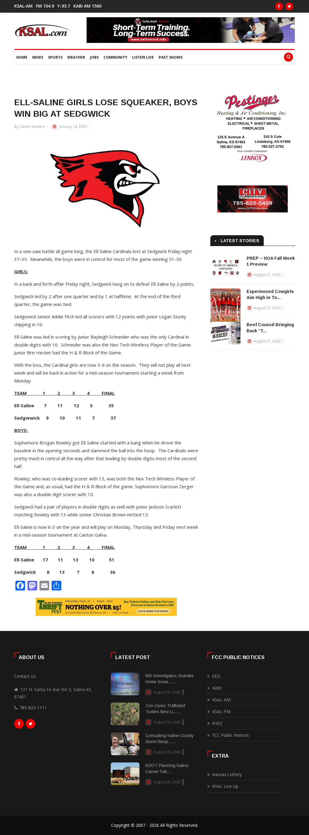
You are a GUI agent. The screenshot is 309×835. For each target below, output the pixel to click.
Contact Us (25, 676)
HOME (21, 57)
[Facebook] (279, 6)
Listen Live (143, 57)
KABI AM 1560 (87, 6)
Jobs (94, 57)
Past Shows (171, 57)
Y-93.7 (63, 6)
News (37, 57)
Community (115, 57)
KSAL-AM (23, 6)
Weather (76, 57)
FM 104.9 (45, 6)
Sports (55, 57)
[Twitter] (289, 6)
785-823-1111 (33, 707)
